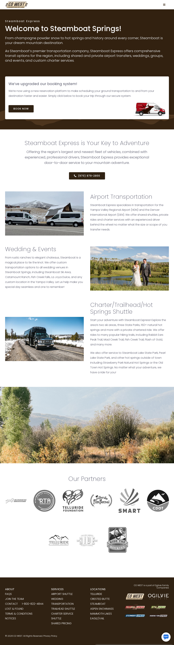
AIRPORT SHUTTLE (62, 594)
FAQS (8, 594)
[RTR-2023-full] (116, 518)
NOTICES (10, 618)
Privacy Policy (50, 635)
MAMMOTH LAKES (101, 614)
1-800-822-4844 (32, 604)
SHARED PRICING (61, 623)
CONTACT (11, 604)
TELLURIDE (96, 594)
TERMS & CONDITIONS (18, 614)
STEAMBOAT (98, 604)
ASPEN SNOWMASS (102, 609)
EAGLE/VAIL (97, 618)
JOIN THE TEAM (14, 599)
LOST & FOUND (14, 609)
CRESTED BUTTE (100, 599)
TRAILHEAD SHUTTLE (63, 609)
